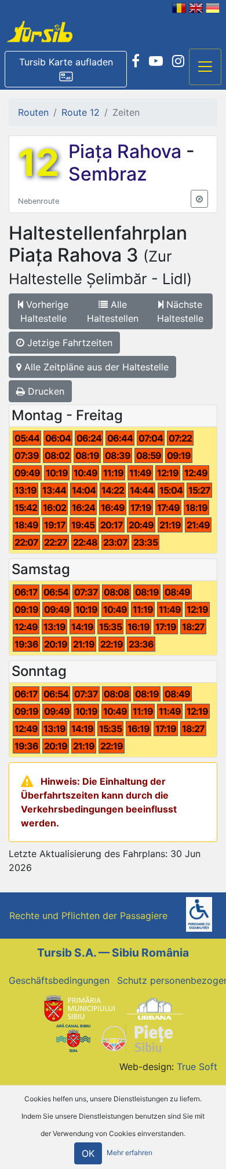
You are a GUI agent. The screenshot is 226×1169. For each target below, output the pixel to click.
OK (88, 1153)
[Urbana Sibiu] (155, 1008)
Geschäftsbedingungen (59, 980)
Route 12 (80, 112)
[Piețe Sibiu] (136, 1037)
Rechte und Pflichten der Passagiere (88, 915)
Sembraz (107, 174)
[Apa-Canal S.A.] (73, 1037)
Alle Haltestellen (112, 311)
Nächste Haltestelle (180, 311)
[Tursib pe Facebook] (135, 61)
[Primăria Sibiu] (78, 1008)
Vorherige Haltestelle (44, 311)
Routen (33, 112)
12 (38, 163)
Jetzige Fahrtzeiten (68, 342)
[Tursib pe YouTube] (155, 61)
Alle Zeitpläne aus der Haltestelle (95, 367)
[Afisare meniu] (205, 67)
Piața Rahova (127, 151)
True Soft (197, 1066)
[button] (66, 69)
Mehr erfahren (129, 1152)
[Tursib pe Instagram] (178, 61)
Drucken (44, 391)
